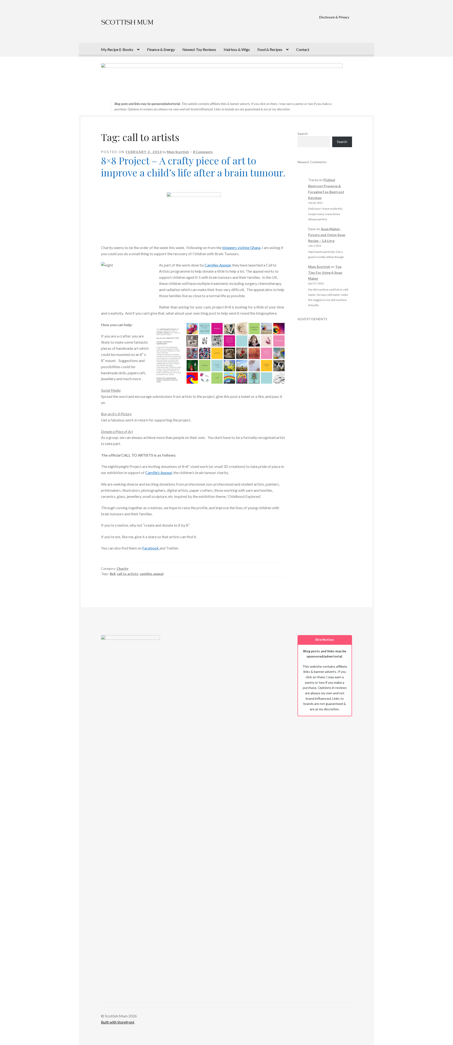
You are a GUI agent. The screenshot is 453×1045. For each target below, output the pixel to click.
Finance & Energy (161, 49)
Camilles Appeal (218, 265)
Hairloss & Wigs (237, 49)
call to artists (127, 574)
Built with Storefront (117, 1022)
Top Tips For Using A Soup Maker (325, 272)
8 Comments (203, 152)
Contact (302, 49)
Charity (122, 568)
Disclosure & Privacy (334, 17)
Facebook (150, 548)
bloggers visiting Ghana (241, 247)
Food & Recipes (269, 49)
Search (303, 134)
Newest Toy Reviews (199, 49)
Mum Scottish (178, 152)
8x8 (112, 574)
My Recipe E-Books (117, 49)
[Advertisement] (325, 392)
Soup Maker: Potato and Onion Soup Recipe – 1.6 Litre (326, 235)
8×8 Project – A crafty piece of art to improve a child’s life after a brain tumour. (193, 166)
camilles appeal (152, 574)
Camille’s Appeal (158, 472)
